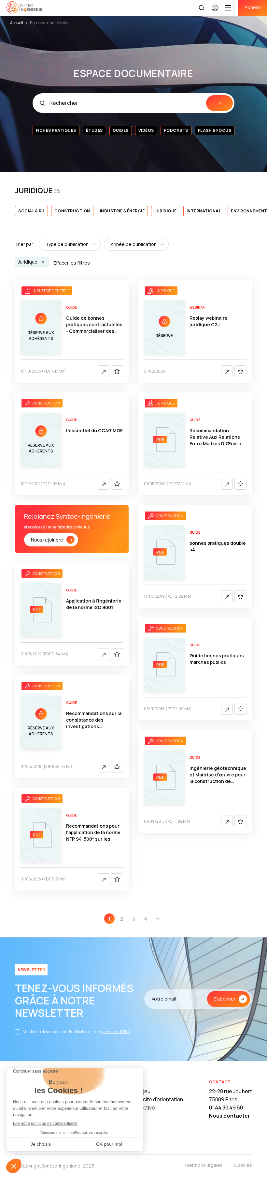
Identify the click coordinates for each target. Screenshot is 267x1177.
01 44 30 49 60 (226, 1107)
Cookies (243, 1165)
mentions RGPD (116, 1031)
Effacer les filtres (71, 263)
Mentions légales (204, 1165)
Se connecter (215, 10)
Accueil (16, 22)
